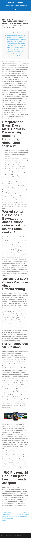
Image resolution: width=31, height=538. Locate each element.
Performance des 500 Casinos (15, 51)
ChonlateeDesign (16, 535)
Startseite (23, 313)
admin (21, 25)
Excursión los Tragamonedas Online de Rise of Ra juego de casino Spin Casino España (8, 516)
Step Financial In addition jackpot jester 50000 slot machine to (22, 514)
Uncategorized (11, 27)
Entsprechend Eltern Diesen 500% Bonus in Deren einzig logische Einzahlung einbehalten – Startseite (16, 37)
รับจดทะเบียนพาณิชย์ (15, 2)
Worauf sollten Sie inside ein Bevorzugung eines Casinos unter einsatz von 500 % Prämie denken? (16, 43)
